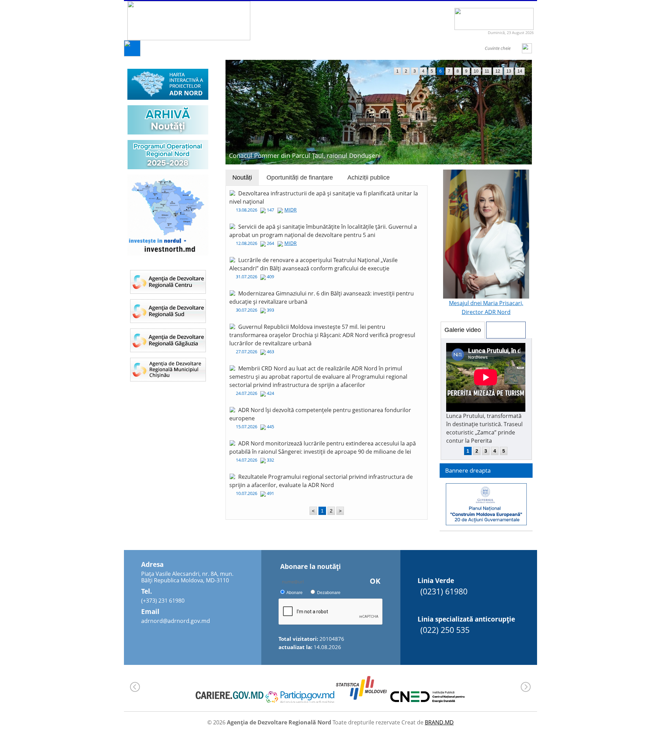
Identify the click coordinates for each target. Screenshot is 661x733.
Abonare (294, 592)
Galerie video (462, 329)
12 (497, 71)
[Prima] (132, 54)
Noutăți (242, 177)
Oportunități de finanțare (299, 177)
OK (375, 581)
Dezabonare (328, 592)
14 (519, 71)
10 (476, 71)
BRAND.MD (439, 722)
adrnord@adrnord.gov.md (175, 621)
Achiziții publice (368, 177)
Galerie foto (506, 329)
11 (487, 71)
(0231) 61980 (444, 591)
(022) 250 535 (445, 629)
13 (508, 71)
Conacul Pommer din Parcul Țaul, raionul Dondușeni (305, 155)
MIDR (290, 209)
